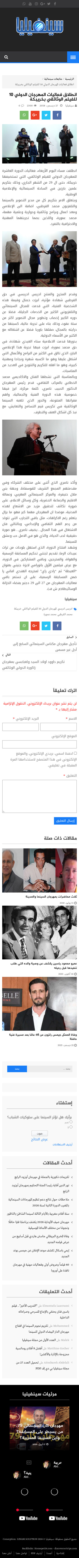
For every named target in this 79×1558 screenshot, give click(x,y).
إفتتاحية (60, 1553)
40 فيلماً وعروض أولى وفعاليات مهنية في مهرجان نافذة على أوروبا (41, 1268)
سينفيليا (69, 106)
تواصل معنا (21, 1553)
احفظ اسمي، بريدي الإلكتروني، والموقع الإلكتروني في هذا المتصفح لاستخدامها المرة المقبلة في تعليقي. (43, 759)
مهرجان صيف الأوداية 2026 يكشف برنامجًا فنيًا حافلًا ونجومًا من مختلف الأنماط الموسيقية (38, 1225)
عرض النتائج (39, 1139)
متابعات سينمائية (53, 79)
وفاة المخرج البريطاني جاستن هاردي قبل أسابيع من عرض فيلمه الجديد (40, 1239)
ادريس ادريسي (65, 609)
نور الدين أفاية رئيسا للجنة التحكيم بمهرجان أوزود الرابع (40, 1188)
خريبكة (17, 609)
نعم (67, 1122)
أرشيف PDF (36, 1553)
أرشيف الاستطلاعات (62, 1144)
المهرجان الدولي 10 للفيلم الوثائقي (39, 609)
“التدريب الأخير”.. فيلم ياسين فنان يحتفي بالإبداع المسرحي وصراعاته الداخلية (40, 1312)
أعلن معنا (7, 1553)
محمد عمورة (50, 614)
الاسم (71, 719)
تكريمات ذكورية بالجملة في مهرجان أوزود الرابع (41, 1177)
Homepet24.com (43, 1548)
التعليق (70, 776)
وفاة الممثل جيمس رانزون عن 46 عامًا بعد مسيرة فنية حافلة (43, 1037)
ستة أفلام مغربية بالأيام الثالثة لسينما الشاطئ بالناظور (38, 1214)
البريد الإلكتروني (26, 719)
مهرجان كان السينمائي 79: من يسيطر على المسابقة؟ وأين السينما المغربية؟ (39, 1432)
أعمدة (49, 1553)
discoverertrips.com (65, 1548)
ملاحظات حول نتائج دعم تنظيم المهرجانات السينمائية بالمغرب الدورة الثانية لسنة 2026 (38, 1202)
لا (68, 1127)
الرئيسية (69, 79)
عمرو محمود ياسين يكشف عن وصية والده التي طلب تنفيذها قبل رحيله (44, 966)
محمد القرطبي (64, 614)
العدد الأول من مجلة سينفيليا (39, 1340)
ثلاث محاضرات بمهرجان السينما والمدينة (51, 897)
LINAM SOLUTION (27, 1539)
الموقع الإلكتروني (64, 736)
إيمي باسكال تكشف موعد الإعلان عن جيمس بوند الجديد (41, 1253)
